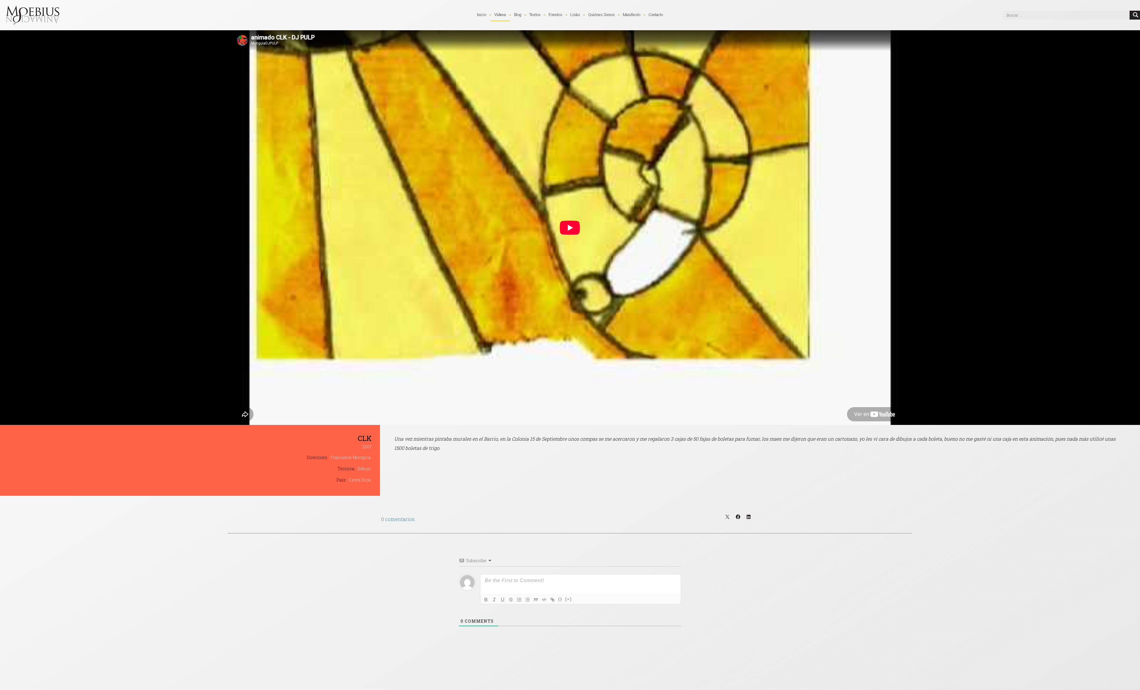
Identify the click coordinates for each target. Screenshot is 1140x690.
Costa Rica (359, 480)
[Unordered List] (527, 599)
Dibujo (363, 468)
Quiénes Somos (601, 14)
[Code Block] (544, 599)
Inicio (481, 14)
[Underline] (502, 599)
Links (575, 14)
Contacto (655, 14)
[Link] (552, 599)
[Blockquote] (536, 599)
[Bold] (486, 599)
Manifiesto (631, 14)
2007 (367, 447)
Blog (517, 14)
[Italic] (494, 599)
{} (560, 599)
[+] (568, 599)
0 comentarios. (398, 519)
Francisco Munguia (350, 457)
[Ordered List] (519, 599)
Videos (500, 14)
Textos (535, 14)
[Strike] (511, 599)
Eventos (555, 14)
